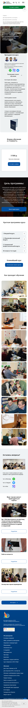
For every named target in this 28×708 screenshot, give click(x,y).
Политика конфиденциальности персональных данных (14, 698)
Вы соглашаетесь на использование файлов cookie (11, 705)
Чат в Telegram (7, 482)
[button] (14, 164)
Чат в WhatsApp (7, 479)
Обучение (6, 666)
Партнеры (6, 654)
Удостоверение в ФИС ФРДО (11, 662)
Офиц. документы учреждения (11, 640)
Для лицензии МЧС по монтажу (10, 19)
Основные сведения (9, 638)
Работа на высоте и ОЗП (10, 680)
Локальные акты (8, 647)
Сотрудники (7, 650)
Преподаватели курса (11, 55)
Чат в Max (5, 486)
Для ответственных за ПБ (10, 668)
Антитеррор (7, 689)
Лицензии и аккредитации (10, 643)
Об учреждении (8, 635)
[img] (7, 2)
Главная (4, 15)
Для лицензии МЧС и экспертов (10, 17)
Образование (7, 645)
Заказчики (6, 657)
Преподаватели (8, 652)
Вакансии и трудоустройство (11, 659)
